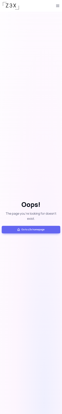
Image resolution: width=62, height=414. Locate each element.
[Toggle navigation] (57, 5)
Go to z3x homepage (33, 229)
